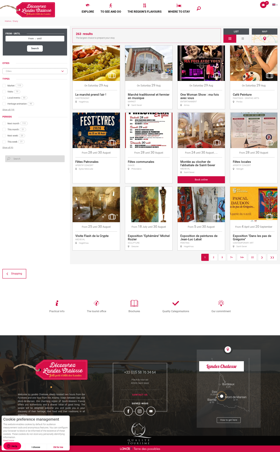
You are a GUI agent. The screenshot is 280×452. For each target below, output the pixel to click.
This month (15, 129)
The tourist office (96, 311)
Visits (12, 91)
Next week (15, 135)
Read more (8, 440)
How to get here (228, 420)
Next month (16, 123)
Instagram (140, 411)
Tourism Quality (140, 433)
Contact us (140, 394)
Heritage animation (19, 103)
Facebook (129, 411)
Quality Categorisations (175, 311)
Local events (16, 97)
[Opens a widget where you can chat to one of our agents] (12, 446)
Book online (201, 179)
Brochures (134, 311)
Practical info (56, 311)
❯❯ (272, 257)
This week (15, 141)
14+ (242, 257)
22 (252, 257)
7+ (231, 257)
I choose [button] (36, 447)
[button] (87, 8)
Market (14, 85)
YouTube (151, 411)
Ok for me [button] (58, 447)
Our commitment (221, 311)
